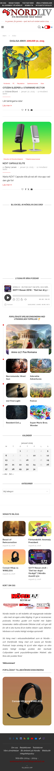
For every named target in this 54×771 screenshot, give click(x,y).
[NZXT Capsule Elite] (27, 138)
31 (34, 469)
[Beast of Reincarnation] (14, 528)
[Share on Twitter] (28, 110)
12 (48, 455)
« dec (5, 474)
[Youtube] (32, 738)
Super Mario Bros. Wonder (39, 424)
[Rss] (24, 738)
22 (20, 464)
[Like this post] (22, 110)
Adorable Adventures (36, 377)
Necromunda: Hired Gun (15, 377)
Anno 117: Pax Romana (24, 352)
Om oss (3, 3)
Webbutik (29, 5)
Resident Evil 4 (13, 423)
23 (27, 464)
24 (34, 464)
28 (13, 469)
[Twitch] (44, 738)
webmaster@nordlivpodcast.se (27, 761)
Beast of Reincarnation (10, 541)
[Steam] (40, 738)
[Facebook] (13, 738)
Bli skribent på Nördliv (12, 5)
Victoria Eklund (11, 92)
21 (13, 464)
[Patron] (40, 390)
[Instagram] (10, 738)
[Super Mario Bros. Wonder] (40, 412)
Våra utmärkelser (44, 3)
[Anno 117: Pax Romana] (28, 339)
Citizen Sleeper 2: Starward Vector (24, 87)
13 (6, 460)
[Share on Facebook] (25, 110)
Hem (4, 36)
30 (27, 469)
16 (27, 460)
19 (48, 460)
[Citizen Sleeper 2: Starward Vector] (27, 62)
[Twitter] (17, 738)
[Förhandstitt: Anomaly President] (39, 528)
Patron (33, 401)
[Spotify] (28, 738)
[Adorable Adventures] (40, 366)
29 (20, 469)
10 (34, 455)
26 (48, 464)
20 (6, 464)
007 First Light (13, 401)
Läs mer (6, 105)
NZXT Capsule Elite (14, 163)
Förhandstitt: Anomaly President (39, 541)
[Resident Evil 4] (16, 412)
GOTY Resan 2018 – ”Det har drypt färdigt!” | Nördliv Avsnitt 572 (38, 572)
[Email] (36, 738)
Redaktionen (14, 3)
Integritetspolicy (44, 5)
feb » (11, 474)
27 (6, 469)
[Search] (39, 27)
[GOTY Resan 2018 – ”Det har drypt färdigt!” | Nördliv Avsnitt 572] (39, 557)
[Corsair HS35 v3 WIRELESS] (14, 557)
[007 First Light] (16, 390)
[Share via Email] (32, 110)
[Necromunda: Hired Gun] (16, 366)
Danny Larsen (11, 167)
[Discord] (21, 738)
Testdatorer (28, 3)
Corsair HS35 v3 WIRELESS (10, 569)
